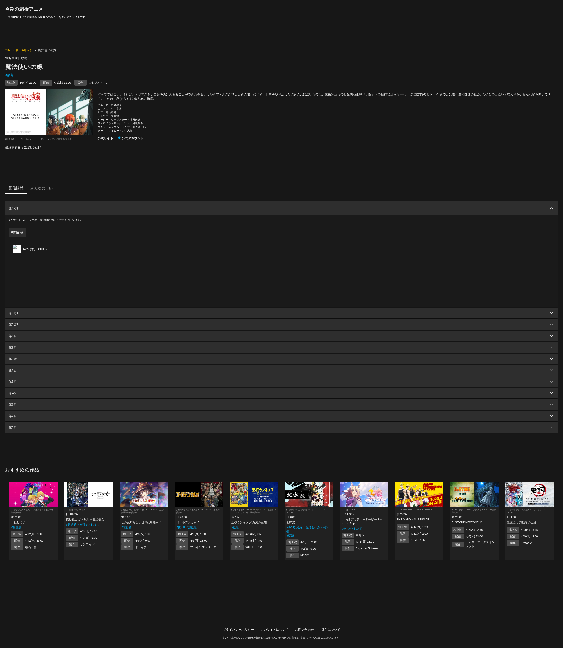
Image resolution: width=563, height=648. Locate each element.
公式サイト (105, 138)
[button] (281, 208)
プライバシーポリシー (238, 629)
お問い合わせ (304, 629)
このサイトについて (275, 629)
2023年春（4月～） (19, 50)
